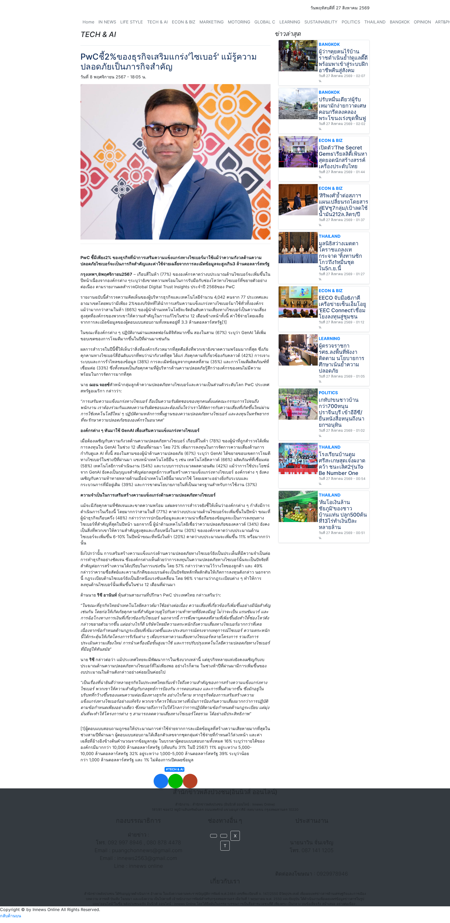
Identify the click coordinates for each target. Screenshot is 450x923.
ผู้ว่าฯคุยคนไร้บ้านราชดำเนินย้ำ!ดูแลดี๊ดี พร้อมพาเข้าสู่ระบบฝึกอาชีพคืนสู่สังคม (343, 60)
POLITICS (351, 21)
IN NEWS (107, 21)
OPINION (422, 21)
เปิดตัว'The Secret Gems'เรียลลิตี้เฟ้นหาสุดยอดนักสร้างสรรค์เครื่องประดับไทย (343, 157)
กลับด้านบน (10, 915)
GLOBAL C (264, 21)
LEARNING (289, 21)
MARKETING (211, 21)
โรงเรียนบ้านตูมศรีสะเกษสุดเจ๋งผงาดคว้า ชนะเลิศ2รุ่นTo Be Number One (342, 463)
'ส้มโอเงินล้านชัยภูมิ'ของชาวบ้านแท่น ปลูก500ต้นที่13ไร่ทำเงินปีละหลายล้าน (343, 514)
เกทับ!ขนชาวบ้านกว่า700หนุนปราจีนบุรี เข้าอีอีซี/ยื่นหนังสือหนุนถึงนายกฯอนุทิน (341, 412)
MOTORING (239, 21)
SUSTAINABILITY (321, 21)
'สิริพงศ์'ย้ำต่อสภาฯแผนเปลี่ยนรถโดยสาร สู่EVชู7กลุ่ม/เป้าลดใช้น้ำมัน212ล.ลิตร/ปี (343, 204)
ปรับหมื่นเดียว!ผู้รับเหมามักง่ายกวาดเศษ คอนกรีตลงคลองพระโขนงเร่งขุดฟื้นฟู (342, 108)
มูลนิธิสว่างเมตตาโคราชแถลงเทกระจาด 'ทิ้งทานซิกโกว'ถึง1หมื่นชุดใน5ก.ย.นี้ (340, 256)
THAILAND (375, 21)
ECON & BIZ (183, 21)
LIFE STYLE (131, 21)
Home (88, 21)
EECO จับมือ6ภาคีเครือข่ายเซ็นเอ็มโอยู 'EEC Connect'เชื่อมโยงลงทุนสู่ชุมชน (342, 307)
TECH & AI (157, 21)
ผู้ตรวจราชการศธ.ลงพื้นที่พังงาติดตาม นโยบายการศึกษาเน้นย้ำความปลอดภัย (341, 358)
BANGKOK (400, 21)
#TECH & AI (174, 769)
